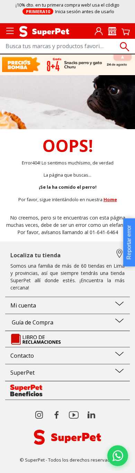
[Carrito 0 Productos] (126, 31)
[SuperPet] (44, 31)
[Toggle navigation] (10, 30)
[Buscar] (124, 47)
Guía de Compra (31, 322)
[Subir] (20, 461)
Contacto (22, 355)
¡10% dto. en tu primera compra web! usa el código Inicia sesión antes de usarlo (67, 8)
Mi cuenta (23, 305)
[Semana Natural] (67, 64)
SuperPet (22, 372)
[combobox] (67, 46)
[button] (117, 455)
